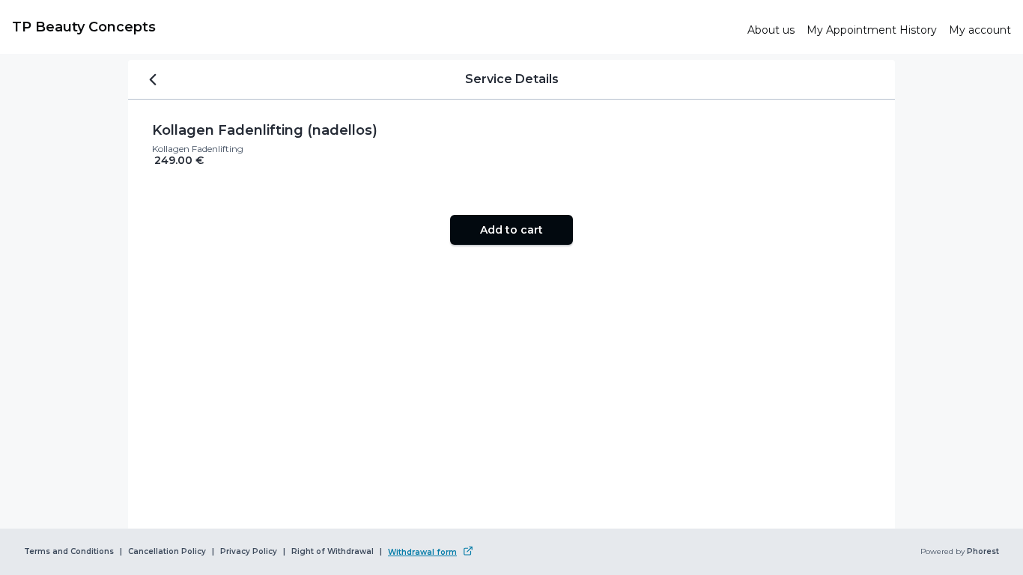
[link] (373, 27)
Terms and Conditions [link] (69, 551)
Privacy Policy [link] (248, 551)
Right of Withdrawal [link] (332, 551)
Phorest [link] (983, 551)
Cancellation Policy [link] (167, 551)
